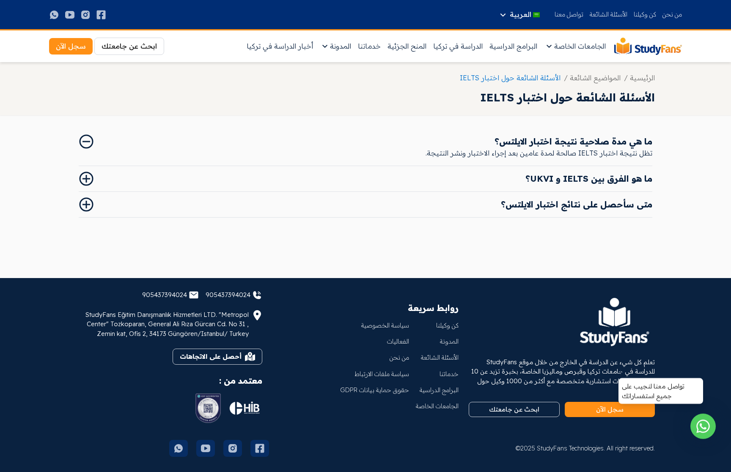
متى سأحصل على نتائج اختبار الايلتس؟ (576, 204)
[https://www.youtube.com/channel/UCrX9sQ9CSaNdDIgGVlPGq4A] (70, 15)
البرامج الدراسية (513, 45)
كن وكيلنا (645, 14)
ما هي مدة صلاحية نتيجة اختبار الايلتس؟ (573, 141)
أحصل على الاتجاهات (211, 356)
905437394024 (228, 295)
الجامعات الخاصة (580, 45)
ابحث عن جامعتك (129, 45)
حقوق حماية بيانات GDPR (374, 390)
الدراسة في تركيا (458, 45)
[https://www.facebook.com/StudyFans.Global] (101, 15)
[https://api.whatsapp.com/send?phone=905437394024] (54, 15)
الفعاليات (398, 341)
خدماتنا (369, 45)
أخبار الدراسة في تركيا (280, 45)
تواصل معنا (569, 14)
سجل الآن (71, 45)
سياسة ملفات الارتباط (382, 374)
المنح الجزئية (406, 45)
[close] (622, 379)
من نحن (672, 14)
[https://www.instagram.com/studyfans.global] (85, 15)
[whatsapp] (703, 432)
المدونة (340, 45)
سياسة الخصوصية (385, 325)
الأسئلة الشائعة (608, 14)
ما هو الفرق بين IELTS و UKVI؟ (588, 178)
